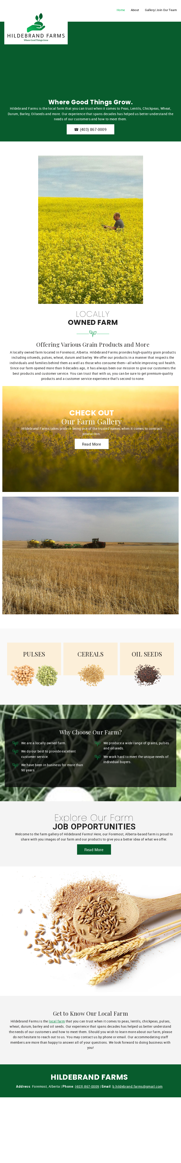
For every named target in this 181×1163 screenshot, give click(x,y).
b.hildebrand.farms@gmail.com (137, 1086)
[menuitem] (120, 13)
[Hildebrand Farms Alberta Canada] (36, 15)
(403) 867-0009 (87, 1086)
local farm (57, 1021)
